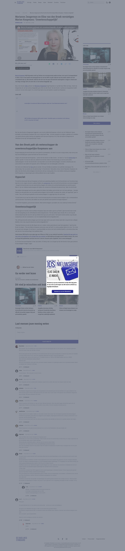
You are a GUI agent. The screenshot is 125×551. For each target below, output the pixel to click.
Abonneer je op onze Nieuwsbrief (62, 291)
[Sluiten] (77, 258)
